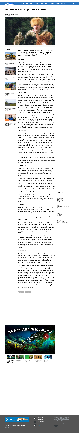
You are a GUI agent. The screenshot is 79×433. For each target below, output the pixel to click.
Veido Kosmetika (60, 204)
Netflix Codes (59, 199)
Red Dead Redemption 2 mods (62, 222)
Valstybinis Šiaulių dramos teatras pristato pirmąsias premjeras (10, 124)
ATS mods (59, 212)
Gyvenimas (57, 3)
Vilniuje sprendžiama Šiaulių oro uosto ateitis (10, 109)
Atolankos (63, 3)
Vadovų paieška (60, 198)
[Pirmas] (10, 3)
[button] (21, 292)
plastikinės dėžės (60, 216)
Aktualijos (20, 3)
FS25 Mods (59, 201)
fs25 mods (59, 220)
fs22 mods (59, 207)
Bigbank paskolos (60, 219)
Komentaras (11, 423)
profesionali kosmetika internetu (63, 202)
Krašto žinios (51, 3)
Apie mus (36, 1)
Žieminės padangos (60, 208)
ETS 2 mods (59, 215)
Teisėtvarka (31, 3)
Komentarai (25, 3)
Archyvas (49, 1)
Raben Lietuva (59, 214)
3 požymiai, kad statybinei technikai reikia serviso (10, 63)
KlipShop (58, 205)
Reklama (40, 1)
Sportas (41, 3)
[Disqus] (36, 309)
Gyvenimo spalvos (13, 425)
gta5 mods (59, 209)
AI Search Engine (60, 200)
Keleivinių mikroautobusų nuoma (63, 206)
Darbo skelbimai (60, 197)
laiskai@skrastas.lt (40, 425)
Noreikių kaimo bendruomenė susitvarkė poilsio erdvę (10, 93)
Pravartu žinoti (8, 58)
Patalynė (58, 213)
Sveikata (46, 3)
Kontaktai (23, 425)
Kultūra (36, 3)
